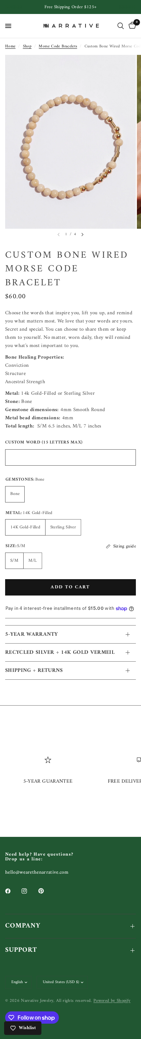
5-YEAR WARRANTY (31, 634)
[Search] (120, 26)
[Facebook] (12, 891)
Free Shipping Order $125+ (70, 7)
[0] (131, 26)
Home (10, 46)
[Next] (82, 234)
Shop (27, 46)
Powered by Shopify (111, 1001)
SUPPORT (21, 950)
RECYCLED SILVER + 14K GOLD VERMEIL (60, 652)
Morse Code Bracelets (58, 46)
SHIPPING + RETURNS (34, 670)
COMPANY (22, 926)
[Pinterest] (45, 891)
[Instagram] (29, 891)
